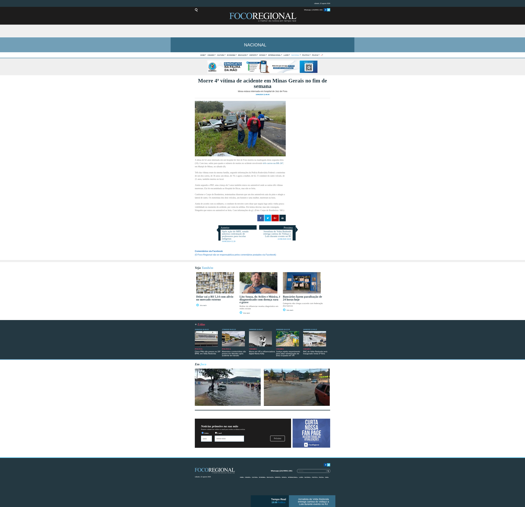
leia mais (203, 305)
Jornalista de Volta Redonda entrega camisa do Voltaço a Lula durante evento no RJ (313, 501)
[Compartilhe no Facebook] (260, 218)
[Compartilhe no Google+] (275, 218)
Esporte (253, 55)
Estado (262, 55)
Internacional (274, 55)
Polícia (315, 55)
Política (305, 55)
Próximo (277, 438)
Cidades (211, 55)
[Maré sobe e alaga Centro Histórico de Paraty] (228, 405)
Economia (231, 55)
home (202, 55)
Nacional (295, 55)
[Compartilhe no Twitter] (268, 218)
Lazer (286, 55)
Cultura (220, 55)
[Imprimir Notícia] (282, 218)
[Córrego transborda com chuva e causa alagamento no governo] (297, 405)
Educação (242, 55)
